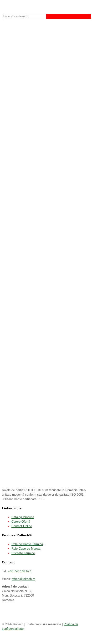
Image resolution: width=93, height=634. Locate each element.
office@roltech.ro (23, 579)
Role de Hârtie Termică (27, 544)
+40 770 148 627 (19, 571)
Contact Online (21, 526)
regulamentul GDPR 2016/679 (70, 87)
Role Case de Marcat (26, 548)
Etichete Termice (23, 553)
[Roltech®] (2, 8)
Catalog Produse (22, 517)
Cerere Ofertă (20, 521)
